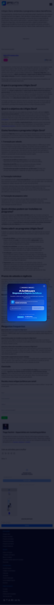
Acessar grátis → (38, 308)
